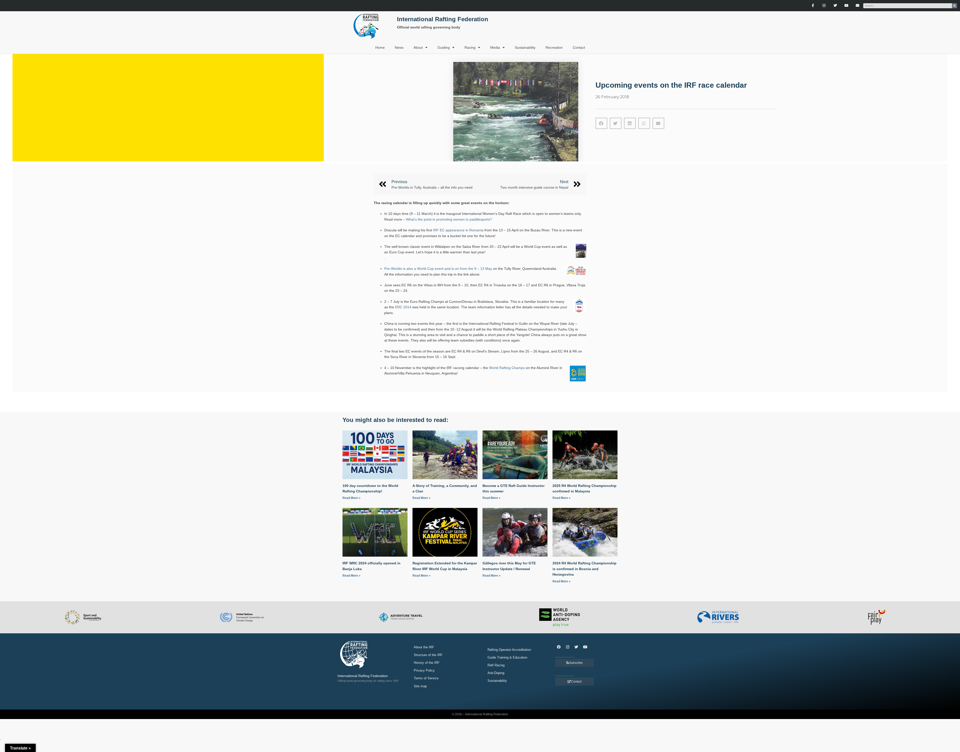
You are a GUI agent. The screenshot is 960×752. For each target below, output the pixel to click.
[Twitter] (835, 5)
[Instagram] (824, 5)
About (418, 47)
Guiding (444, 47)
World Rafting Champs (506, 368)
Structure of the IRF (428, 655)
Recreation (554, 47)
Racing (470, 47)
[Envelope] (857, 5)
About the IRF (424, 647)
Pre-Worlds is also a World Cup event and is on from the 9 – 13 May (438, 269)
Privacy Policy (424, 670)
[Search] (954, 5)
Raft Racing (496, 665)
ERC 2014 (403, 307)
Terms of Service (426, 678)
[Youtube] (846, 5)
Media (495, 47)
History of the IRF (427, 663)
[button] (601, 123)
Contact (579, 47)
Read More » (351, 498)
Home (380, 47)
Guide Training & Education (507, 657)
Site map (420, 686)
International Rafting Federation (442, 19)
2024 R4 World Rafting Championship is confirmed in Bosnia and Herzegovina (584, 568)
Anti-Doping (496, 673)
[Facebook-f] (812, 5)
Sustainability (525, 47)
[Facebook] (558, 647)
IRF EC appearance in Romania (458, 230)
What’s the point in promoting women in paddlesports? (449, 219)
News (399, 47)
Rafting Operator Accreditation (509, 650)
